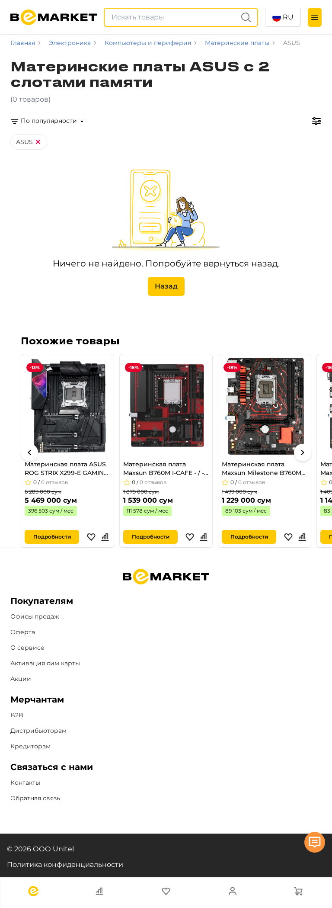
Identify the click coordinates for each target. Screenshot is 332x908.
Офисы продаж (34, 616)
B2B (16, 715)
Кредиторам (30, 746)
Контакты (25, 782)
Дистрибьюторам (38, 731)
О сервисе (27, 647)
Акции (20, 679)
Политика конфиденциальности (65, 864)
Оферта (22, 632)
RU (288, 17)
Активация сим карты (45, 663)
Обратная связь (35, 798)
